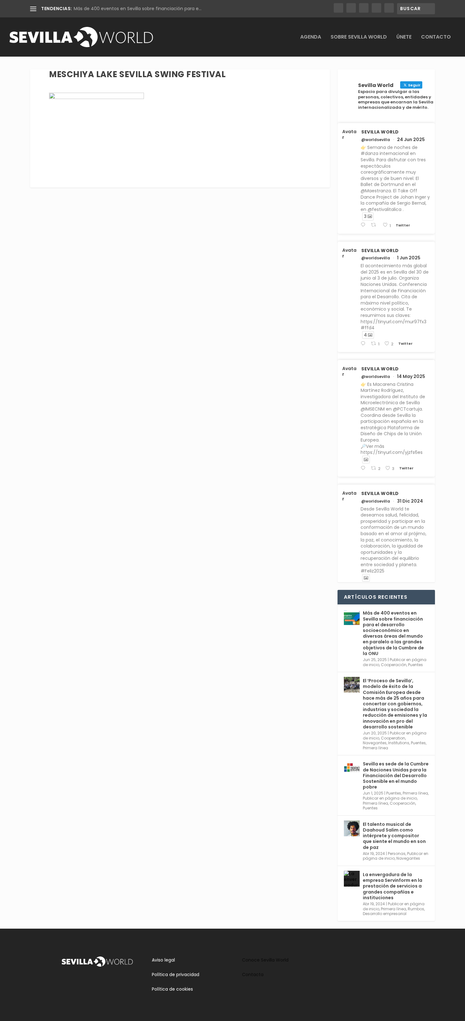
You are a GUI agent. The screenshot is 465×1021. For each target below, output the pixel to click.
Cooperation (393, 738)
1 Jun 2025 (408, 258)
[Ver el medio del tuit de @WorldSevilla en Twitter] (366, 459)
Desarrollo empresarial (384, 913)
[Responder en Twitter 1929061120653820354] (364, 343)
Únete (404, 37)
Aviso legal (163, 960)
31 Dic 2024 (410, 501)
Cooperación (393, 664)
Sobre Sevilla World (359, 37)
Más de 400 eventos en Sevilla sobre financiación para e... (138, 8)
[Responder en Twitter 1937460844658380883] (364, 225)
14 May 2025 (411, 376)
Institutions (398, 743)
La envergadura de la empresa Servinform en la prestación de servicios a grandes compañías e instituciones (392, 886)
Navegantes (375, 743)
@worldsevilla (375, 139)
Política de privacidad (175, 974)
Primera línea (375, 748)
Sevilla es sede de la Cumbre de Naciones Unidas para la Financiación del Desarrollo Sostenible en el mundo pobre (396, 775)
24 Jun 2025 (411, 139)
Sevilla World (380, 132)
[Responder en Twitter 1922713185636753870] (364, 468)
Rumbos (416, 909)
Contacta (253, 974)
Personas (397, 853)
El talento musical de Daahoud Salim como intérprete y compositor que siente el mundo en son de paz (394, 836)
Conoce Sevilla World (265, 960)
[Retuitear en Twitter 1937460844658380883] (375, 225)
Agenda (310, 37)
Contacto (436, 37)
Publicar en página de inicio (390, 798)
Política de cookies (172, 989)
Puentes (415, 664)
